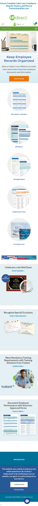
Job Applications (19, 179)
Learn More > (18, 366)
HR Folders (19, 147)
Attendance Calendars (19, 114)
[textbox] (17, 29)
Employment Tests (19, 212)
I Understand (19, 484)
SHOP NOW (19, 79)
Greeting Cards (19, 244)
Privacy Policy (19, 489)
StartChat (27, 501)
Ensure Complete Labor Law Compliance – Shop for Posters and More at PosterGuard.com (19, 6)
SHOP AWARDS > (18, 271)
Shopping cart (34, 24)
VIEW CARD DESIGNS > (18, 316)
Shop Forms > (18, 411)
